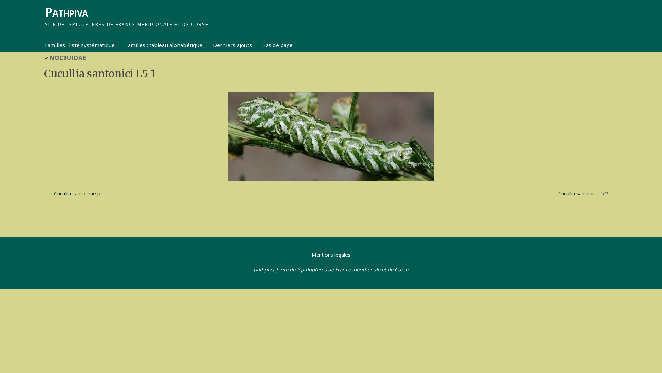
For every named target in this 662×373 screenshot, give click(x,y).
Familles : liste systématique (80, 44)
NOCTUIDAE (65, 58)
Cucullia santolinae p (77, 193)
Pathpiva (66, 11)
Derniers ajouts (232, 44)
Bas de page (277, 44)
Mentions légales (331, 254)
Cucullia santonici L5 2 (583, 193)
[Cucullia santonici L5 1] (331, 136)
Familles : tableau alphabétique (163, 44)
